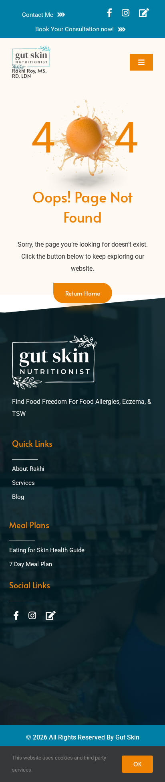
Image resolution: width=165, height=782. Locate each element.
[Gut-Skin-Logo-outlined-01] (31, 49)
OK (137, 764)
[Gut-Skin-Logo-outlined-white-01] (54, 338)
